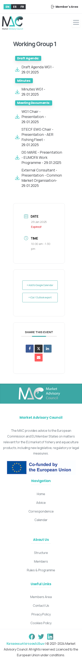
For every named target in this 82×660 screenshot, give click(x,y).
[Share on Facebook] (30, 349)
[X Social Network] (39, 349)
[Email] (39, 357)
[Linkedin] (48, 349)
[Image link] (39, 394)
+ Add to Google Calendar (40, 285)
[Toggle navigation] (76, 23)
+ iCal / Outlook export (40, 297)
